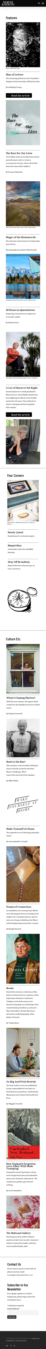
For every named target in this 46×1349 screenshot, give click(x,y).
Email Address (13, 1308)
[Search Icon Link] (39, 3)
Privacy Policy (21, 1341)
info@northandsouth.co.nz (21, 1275)
